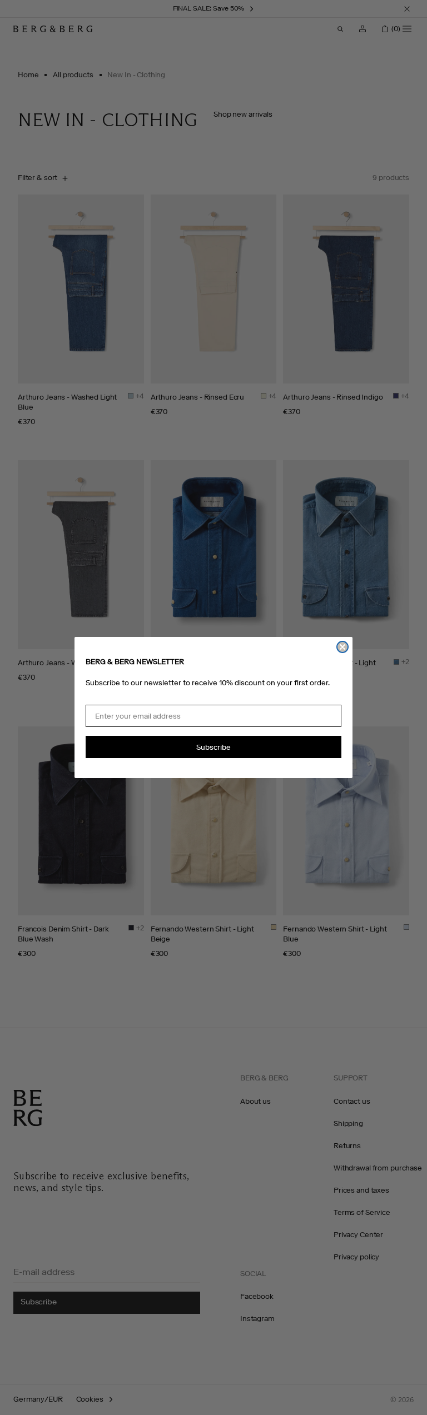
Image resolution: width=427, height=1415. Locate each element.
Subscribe (213, 747)
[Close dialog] (342, 646)
